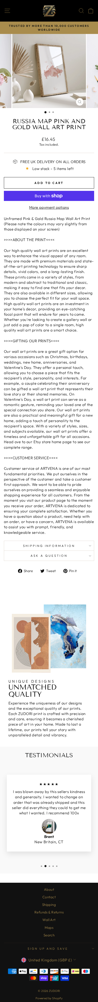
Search (49, 935)
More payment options (49, 207)
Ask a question (49, 555)
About (49, 889)
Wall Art (48, 920)
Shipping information (49, 546)
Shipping (49, 904)
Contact (49, 897)
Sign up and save (48, 948)
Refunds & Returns (49, 912)
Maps (49, 927)
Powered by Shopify (49, 998)
